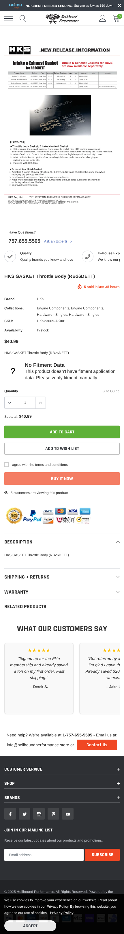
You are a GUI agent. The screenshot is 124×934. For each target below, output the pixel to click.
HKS (40, 299)
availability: (14, 330)
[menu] (8, 18)
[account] (102, 19)
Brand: (10, 299)
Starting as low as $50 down (69, 6)
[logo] (62, 18)
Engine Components (53, 308)
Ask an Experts (56, 241)
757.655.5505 (24, 241)
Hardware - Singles (52, 315)
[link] (10, 814)
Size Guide (111, 391)
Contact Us (97, 745)
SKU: (8, 321)
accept (30, 926)
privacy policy (62, 913)
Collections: (14, 308)
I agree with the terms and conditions (39, 465)
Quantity (11, 391)
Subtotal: (11, 417)
